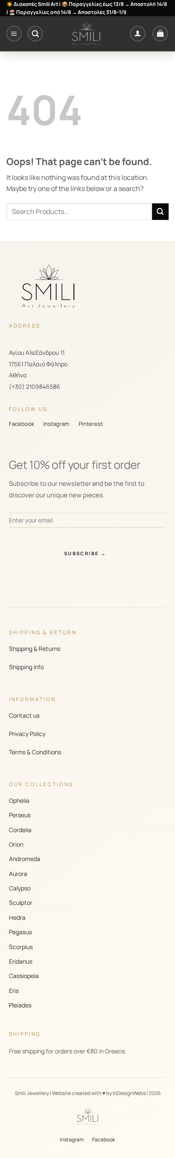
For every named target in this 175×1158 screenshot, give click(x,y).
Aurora (18, 874)
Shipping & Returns (34, 649)
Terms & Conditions (35, 752)
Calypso (20, 888)
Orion (16, 844)
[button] (14, 33)
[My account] (137, 33)
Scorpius (21, 947)
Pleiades (20, 1005)
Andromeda (24, 859)
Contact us (24, 715)
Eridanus (20, 961)
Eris (14, 991)
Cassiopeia (24, 976)
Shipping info (26, 667)
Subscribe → (85, 553)
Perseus (20, 815)
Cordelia (20, 830)
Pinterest (91, 424)
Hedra (17, 917)
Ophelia (19, 800)
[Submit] (160, 211)
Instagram (56, 424)
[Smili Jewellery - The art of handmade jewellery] (86, 34)
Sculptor (20, 902)
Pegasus (20, 932)
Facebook (21, 424)
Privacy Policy (27, 734)
